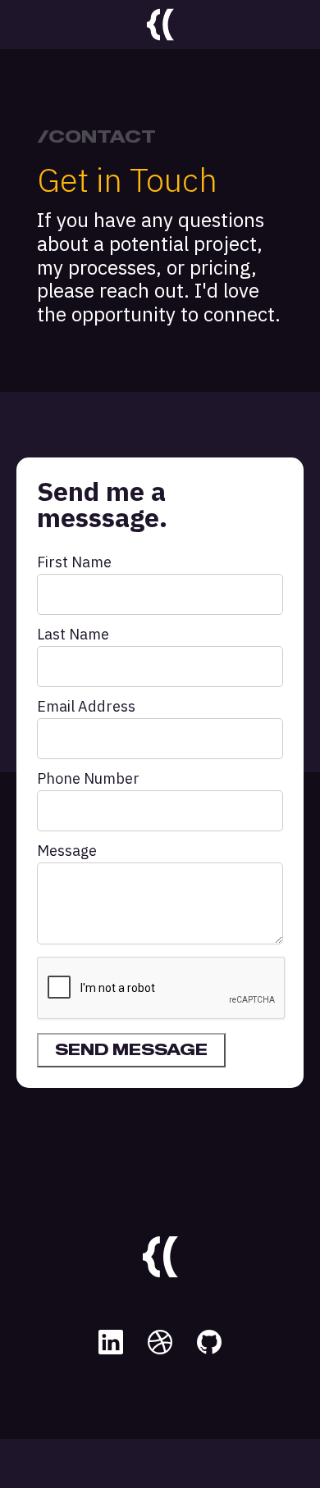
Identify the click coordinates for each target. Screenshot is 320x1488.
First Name (74, 562)
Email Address (86, 706)
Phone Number (88, 778)
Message (67, 851)
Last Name (73, 634)
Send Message (131, 1050)
